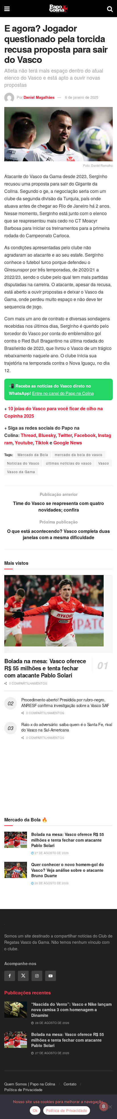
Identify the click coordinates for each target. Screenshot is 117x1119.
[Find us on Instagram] (37, 976)
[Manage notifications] (103, 1106)
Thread (28, 435)
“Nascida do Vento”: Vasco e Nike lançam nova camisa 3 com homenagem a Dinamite (71, 1009)
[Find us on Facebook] (9, 976)
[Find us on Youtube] (50, 976)
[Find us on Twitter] (23, 976)
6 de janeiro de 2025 (81, 97)
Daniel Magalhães (39, 97)
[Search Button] (110, 8)
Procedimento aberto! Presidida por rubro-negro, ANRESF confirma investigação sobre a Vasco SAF (65, 702)
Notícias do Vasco (23, 463)
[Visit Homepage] (58, 8)
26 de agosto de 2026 (51, 883)
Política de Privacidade (23, 1089)
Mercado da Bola (33, 454)
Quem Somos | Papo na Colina (29, 1084)
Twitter (65, 435)
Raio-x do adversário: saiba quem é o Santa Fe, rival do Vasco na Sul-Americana (66, 727)
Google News (67, 442)
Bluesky (47, 435)
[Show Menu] (7, 8)
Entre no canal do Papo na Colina (63, 393)
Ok (35, 1110)
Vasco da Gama (21, 471)
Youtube (24, 442)
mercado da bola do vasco (79, 454)
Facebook (85, 435)
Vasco (103, 463)
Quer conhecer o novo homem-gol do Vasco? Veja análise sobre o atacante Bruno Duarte (67, 870)
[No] (110, 1107)
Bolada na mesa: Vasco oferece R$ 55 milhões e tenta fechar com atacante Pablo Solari (45, 668)
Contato (70, 1084)
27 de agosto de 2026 (51, 853)
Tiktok (42, 442)
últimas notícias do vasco (69, 463)
